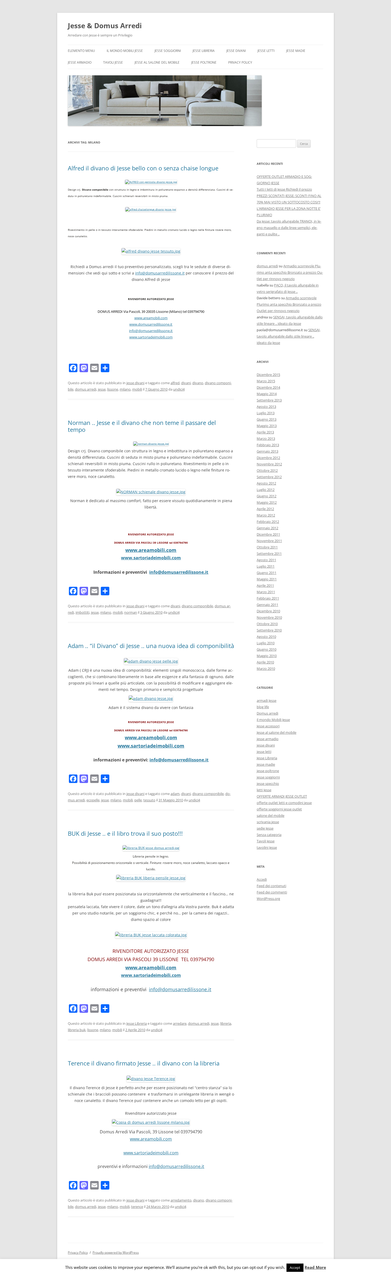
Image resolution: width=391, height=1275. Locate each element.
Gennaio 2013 (267, 451)
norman (130, 612)
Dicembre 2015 (268, 374)
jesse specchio (268, 783)
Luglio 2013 (265, 413)
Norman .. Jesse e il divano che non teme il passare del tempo (142, 426)
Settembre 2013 (269, 400)
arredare (179, 1023)
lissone (112, 389)
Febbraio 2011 (268, 598)
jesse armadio (79, 62)
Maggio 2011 (267, 579)
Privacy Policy (240, 62)
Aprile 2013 (265, 432)
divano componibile (197, 606)
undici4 (179, 389)
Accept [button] (295, 1267)
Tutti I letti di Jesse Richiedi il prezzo (284, 189)
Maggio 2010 (267, 655)
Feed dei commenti (272, 892)
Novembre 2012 (269, 464)
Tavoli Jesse (113, 62)
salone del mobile (270, 815)
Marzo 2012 (266, 515)
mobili (137, 389)
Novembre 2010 (269, 617)
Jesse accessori (268, 726)
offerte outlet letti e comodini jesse (284, 802)
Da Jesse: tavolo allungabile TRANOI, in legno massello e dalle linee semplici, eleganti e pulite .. (289, 227)
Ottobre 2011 (267, 547)
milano (125, 389)
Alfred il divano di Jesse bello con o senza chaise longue (143, 168)
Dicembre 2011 (268, 534)
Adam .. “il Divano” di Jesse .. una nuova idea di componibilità (151, 646)
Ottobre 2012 (267, 470)
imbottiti (82, 612)
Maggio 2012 (267, 502)
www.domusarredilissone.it (150, 324)
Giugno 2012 (266, 496)
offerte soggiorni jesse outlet (279, 809)
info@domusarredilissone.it (160, 273)
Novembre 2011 (269, 540)
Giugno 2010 (266, 649)
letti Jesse (264, 790)
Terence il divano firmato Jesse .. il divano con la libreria (143, 1063)
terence (137, 1206)
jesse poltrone (204, 62)
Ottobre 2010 (267, 623)
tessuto (149, 800)
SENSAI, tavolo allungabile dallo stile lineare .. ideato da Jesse (289, 336)
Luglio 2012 (265, 489)
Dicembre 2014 (268, 387)
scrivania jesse (268, 821)
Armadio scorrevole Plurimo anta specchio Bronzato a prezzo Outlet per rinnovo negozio (290, 272)
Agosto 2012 (266, 483)
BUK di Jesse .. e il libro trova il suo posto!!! (125, 833)
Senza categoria (269, 834)
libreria (225, 1023)
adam (175, 793)
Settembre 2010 (269, 630)
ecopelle (92, 800)
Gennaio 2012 (267, 528)
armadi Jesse (266, 700)
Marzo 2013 (266, 438)
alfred (175, 382)
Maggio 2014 (267, 393)
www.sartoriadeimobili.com (151, 337)
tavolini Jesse (267, 847)
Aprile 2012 (265, 508)
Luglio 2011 (265, 566)
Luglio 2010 (265, 643)
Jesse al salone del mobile (157, 62)
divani (186, 382)
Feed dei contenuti (271, 885)
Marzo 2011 (266, 591)
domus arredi (85, 389)
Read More (315, 1267)
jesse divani (236, 50)
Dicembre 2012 (268, 457)
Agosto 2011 (266, 559)
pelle (138, 800)
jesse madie (295, 50)
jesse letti (265, 50)
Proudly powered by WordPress (116, 1252)
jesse (102, 389)
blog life (263, 706)
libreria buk (77, 1029)
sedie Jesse (265, 828)
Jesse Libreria (204, 50)
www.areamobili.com (151, 317)
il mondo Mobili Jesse (125, 50)
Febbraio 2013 (268, 444)
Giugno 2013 (266, 419)
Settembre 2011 (269, 553)
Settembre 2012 (269, 476)
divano (197, 382)
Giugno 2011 (266, 572)
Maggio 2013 (267, 425)
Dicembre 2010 (268, 611)
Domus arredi (267, 713)
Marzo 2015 (266, 381)
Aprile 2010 (265, 662)
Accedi (262, 879)
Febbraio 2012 (268, 521)
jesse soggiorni (168, 50)
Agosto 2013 (266, 406)
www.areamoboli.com (151, 737)
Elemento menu (81, 50)
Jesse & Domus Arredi (105, 25)
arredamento (181, 1200)
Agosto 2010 (266, 636)
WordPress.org (268, 898)
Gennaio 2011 (267, 604)
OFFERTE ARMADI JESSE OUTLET (282, 796)
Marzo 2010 (266, 668)
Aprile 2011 (265, 585)
